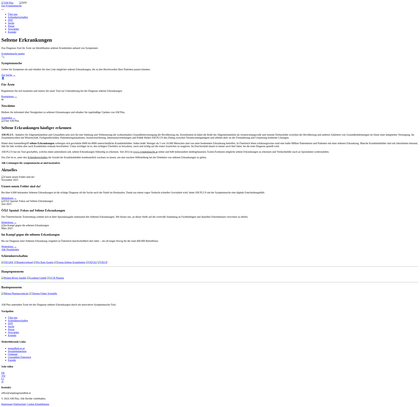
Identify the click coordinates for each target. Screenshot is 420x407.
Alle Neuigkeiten (10, 249)
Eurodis (12, 360)
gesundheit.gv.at (16, 348)
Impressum (7, 404)
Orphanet (13, 354)
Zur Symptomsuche (11, 5)
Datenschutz (19, 404)
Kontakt (12, 32)
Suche (11, 23)
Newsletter (13, 29)
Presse (11, 26)
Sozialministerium (17, 351)
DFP (10, 20)
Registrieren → (9, 96)
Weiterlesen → (9, 198)
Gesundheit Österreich (19, 357)
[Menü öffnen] (2, 9)
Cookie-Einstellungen (38, 404)
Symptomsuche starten (13, 53)
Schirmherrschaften (18, 17)
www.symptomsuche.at (145, 151)
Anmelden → (8, 117)
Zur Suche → (8, 75)
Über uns (12, 14)
